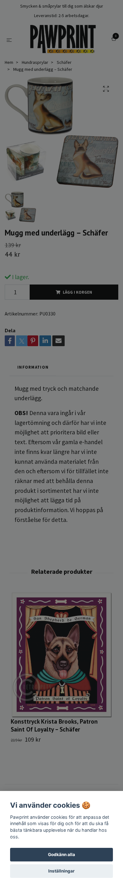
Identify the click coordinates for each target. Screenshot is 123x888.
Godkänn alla (61, 854)
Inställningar (61, 870)
